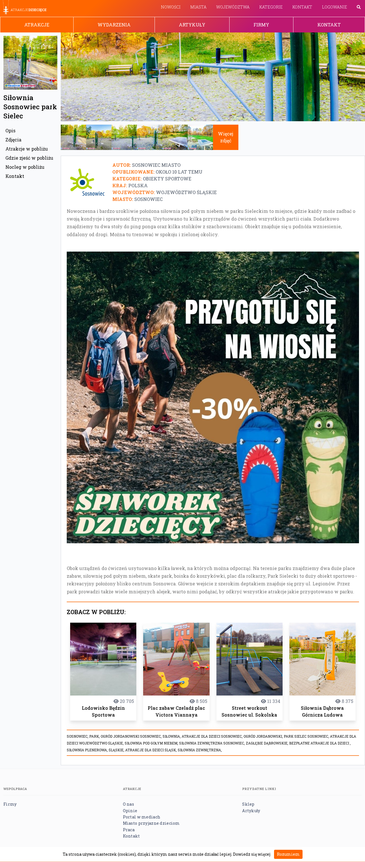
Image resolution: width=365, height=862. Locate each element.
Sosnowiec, (78, 736)
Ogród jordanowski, (264, 736)
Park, (95, 736)
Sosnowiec (148, 199)
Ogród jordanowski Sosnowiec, (132, 736)
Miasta (198, 7)
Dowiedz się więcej (251, 854)
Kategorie (271, 7)
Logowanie (334, 7)
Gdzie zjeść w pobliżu (29, 158)
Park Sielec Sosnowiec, (307, 736)
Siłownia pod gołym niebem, (152, 743)
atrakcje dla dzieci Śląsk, (151, 750)
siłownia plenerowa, (88, 750)
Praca (129, 829)
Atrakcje (36, 25)
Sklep (248, 804)
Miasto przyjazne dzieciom (151, 823)
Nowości (171, 7)
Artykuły (192, 25)
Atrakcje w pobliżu (26, 149)
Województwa (233, 7)
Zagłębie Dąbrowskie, (267, 743)
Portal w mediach (141, 817)
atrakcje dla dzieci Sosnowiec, (213, 736)
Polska (138, 185)
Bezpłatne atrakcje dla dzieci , (320, 743)
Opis (10, 130)
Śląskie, (117, 750)
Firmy (261, 25)
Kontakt (302, 7)
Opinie (130, 810)
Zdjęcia (13, 140)
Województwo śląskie (186, 192)
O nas (128, 804)
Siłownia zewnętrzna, (200, 750)
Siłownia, (172, 736)
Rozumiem (288, 854)
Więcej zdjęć (225, 137)
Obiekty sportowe (167, 179)
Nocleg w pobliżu (24, 167)
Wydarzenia (114, 25)
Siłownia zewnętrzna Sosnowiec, (212, 743)
